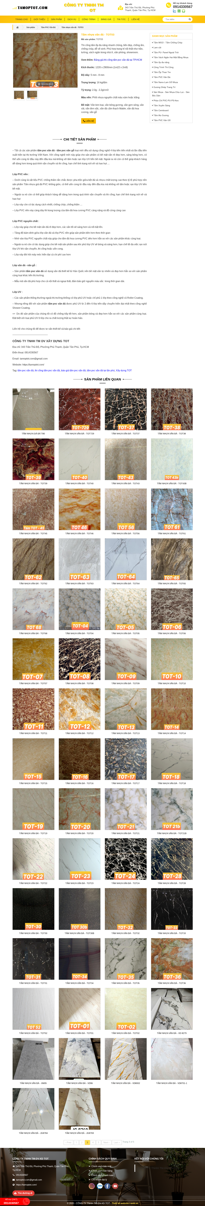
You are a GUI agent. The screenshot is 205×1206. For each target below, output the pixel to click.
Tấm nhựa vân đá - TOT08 (79, 683)
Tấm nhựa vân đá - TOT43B (171, 483)
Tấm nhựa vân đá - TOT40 (79, 483)
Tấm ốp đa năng (161, 62)
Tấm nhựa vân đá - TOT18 (172, 783)
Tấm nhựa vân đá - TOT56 (126, 533)
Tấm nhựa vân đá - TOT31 (33, 983)
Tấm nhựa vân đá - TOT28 (172, 883)
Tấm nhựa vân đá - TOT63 (79, 583)
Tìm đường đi (25, 1193)
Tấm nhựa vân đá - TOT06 (172, 633)
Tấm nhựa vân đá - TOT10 (172, 683)
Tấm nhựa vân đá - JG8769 (79, 1133)
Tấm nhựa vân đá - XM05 (33, 1083)
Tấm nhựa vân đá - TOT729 (79, 433)
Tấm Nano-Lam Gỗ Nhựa (166, 82)
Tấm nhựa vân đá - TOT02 (126, 1033)
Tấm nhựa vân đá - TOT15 (33, 783)
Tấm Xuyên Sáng (162, 105)
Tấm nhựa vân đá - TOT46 (79, 533)
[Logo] (31, 8)
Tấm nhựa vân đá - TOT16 (79, 783)
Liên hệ (89, 121)
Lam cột (157, 47)
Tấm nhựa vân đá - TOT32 (126, 933)
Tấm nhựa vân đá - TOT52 (33, 1033)
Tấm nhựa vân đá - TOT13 (126, 733)
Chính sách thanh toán (102, 1175)
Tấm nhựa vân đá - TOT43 (126, 483)
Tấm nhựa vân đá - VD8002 (125, 1083)
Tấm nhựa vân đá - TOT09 (126, 683)
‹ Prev (68, 1142)
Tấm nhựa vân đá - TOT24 (126, 883)
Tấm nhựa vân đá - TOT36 (172, 983)
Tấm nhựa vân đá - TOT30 (33, 933)
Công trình (88, 19)
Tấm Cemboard (161, 110)
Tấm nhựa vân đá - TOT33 (172, 933)
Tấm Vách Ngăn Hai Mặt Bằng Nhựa (171, 57)
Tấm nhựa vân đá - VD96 (79, 1083)
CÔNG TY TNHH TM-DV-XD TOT (158, 1168)
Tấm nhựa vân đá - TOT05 (126, 633)
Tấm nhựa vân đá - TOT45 (33, 533)
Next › (106, 1142)
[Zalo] (100, 1186)
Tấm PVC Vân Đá (162, 77)
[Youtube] (115, 1186)
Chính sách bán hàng (101, 1170)
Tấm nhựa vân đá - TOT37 (126, 433)
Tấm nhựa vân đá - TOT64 (126, 583)
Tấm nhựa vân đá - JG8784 (33, 1133)
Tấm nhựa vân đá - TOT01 (79, 1033)
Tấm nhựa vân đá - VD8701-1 (171, 1083)
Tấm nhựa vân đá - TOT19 (33, 833)
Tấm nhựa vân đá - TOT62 (33, 583)
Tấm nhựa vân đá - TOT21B (171, 833)
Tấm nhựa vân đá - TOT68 (33, 633)
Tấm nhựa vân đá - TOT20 (79, 833)
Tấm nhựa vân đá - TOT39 (33, 483)
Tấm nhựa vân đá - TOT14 (172, 733)
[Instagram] (92, 1186)
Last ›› (117, 1142)
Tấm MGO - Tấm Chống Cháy (168, 42)
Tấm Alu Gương (161, 115)
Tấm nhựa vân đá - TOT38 (172, 433)
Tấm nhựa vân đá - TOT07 (33, 683)
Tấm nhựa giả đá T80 (33, 433)
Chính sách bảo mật (101, 1166)
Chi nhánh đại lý (99, 1179)
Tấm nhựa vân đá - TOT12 (79, 733)
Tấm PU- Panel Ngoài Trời (166, 52)
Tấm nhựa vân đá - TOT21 (126, 833)
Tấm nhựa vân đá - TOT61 (172, 533)
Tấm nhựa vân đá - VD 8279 (172, 1033)
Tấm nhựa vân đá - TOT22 (33, 883)
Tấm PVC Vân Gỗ (162, 120)
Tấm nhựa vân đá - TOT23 (79, 883)
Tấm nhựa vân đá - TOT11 (33, 733)
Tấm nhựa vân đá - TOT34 (79, 983)
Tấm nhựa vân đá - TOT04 (79, 633)
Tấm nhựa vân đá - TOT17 (126, 783)
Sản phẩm (56, 19)
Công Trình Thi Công (163, 67)
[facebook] (107, 1186)
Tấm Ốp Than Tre (162, 72)
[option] (19, 96)
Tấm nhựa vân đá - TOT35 (126, 983)
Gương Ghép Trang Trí (164, 87)
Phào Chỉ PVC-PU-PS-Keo (166, 100)
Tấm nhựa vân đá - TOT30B (79, 933)
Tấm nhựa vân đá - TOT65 (172, 583)
